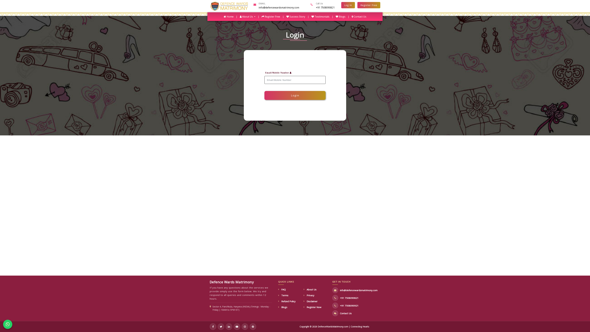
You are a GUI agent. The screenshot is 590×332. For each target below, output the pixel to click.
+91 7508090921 (349, 305)
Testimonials (321, 16)
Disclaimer (312, 301)
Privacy (310, 295)
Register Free (368, 5)
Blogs (341, 16)
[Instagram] (245, 326)
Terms (284, 295)
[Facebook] (213, 326)
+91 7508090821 (325, 7)
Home (230, 16)
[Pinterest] (253, 326)
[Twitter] (221, 326)
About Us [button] (248, 16)
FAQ (283, 289)
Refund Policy (288, 301)
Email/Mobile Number (277, 73)
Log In (348, 5)
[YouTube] (237, 326)
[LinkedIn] (229, 326)
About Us (312, 289)
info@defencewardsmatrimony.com (279, 7)
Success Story (297, 16)
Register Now (314, 307)
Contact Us (359, 16)
